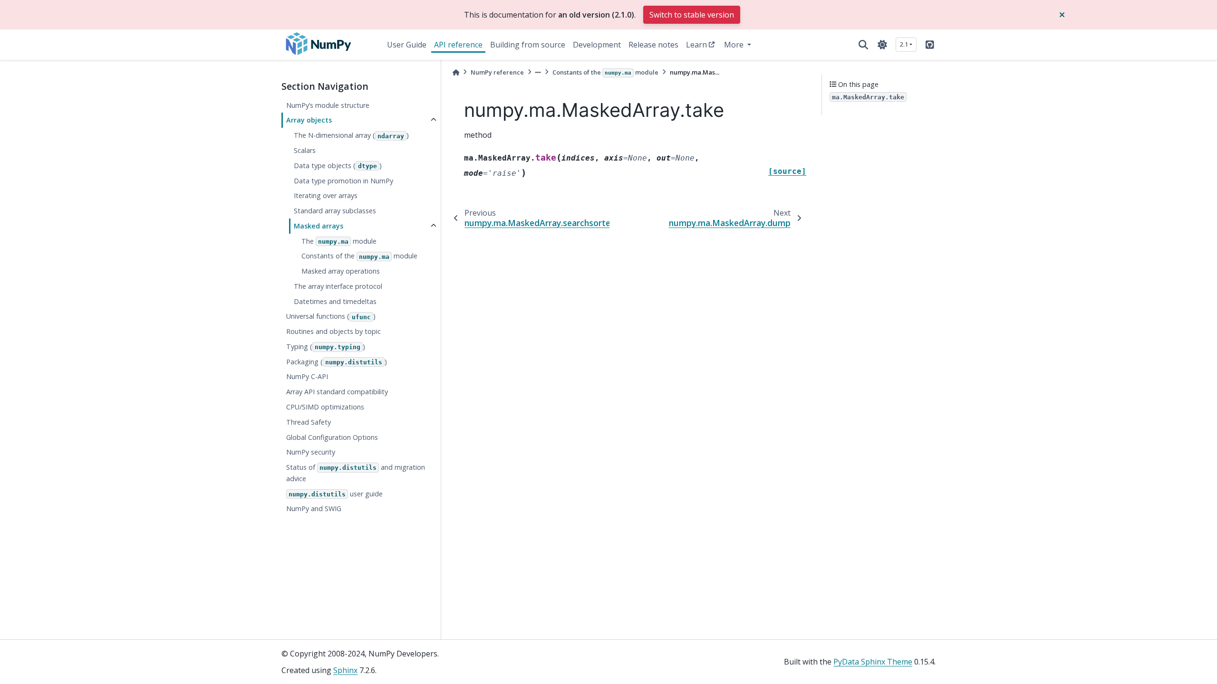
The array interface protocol (338, 286)
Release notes (653, 44)
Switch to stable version (691, 15)
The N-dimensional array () (351, 135)
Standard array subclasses (335, 210)
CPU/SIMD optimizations (325, 406)
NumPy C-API (307, 376)
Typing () (325, 346)
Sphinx (345, 670)
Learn (696, 44)
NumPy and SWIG (313, 508)
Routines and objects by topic (333, 331)
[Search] (863, 45)
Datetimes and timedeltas (335, 301)
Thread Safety (308, 422)
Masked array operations (340, 271)
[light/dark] (882, 45)
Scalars (305, 150)
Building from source (527, 44)
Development (597, 44)
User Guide (406, 44)
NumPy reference (497, 72)
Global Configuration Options (332, 437)
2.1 (904, 44)
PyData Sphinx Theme (872, 661)
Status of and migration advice (355, 473)
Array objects (309, 119)
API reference (458, 44)
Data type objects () (338, 165)
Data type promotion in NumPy (343, 180)
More (734, 44)
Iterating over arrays (325, 195)
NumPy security (310, 451)
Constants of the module (359, 255)
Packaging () (336, 361)
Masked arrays (318, 225)
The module (339, 241)
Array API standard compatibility (337, 391)
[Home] (456, 72)
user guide (336, 493)
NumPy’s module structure (327, 105)
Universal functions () (331, 316)
